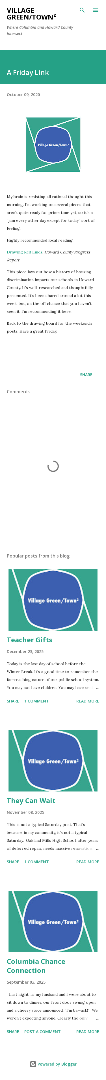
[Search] (82, 10)
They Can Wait (31, 800)
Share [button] (86, 374)
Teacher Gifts (29, 639)
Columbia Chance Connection (36, 966)
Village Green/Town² (31, 13)
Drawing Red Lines (24, 252)
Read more (87, 701)
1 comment (36, 701)
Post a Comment (42, 1031)
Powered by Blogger (56, 1064)
